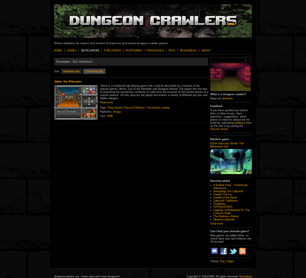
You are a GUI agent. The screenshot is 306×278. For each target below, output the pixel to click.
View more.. (217, 223)
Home (58, 50)
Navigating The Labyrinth (228, 191)
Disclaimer (245, 276)
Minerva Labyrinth (224, 219)
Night (230, 261)
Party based (114, 107)
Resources (188, 50)
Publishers (112, 50)
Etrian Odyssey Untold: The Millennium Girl (227, 145)
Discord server (219, 129)
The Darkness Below (225, 216)
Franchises (155, 50)
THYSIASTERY (223, 206)
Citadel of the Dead (224, 197)
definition (227, 98)
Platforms (134, 50)
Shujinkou (219, 203)
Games (72, 50)
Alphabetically (71, 71)
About (206, 50)
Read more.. (107, 102)
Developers (90, 50)
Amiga (117, 111)
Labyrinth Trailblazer (225, 200)
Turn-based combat (158, 107)
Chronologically (94, 71)
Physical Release (134, 107)
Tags (171, 50)
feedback (239, 122)
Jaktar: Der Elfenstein (68, 81)
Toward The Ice (222, 194)
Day (222, 261)
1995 (110, 115)
